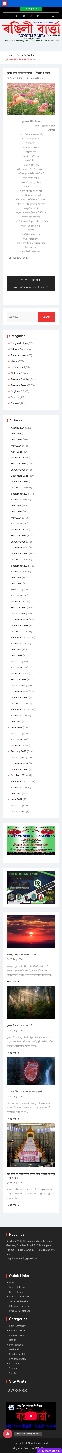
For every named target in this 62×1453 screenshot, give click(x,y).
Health (14, 361)
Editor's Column (19, 349)
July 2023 (16, 649)
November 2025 (19, 481)
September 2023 (20, 637)
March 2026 (17, 457)
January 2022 (18, 757)
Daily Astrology (19, 343)
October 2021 (18, 775)
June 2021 (16, 799)
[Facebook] (9, 16)
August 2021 (18, 787)
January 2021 (18, 811)
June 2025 (16, 511)
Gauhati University (19, 1296)
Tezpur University (18, 1301)
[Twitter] (16, 16)
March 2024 (17, 601)
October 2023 (18, 631)
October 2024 (18, 559)
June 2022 (16, 727)
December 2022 (19, 691)
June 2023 (16, 655)
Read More (13, 981)
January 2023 (18, 685)
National (15, 373)
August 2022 (18, 715)
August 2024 (18, 571)
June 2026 (16, 439)
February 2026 (18, 463)
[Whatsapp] (45, 16)
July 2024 (16, 577)
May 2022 (16, 733)
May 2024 (16, 589)
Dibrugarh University (20, 1306)
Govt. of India (16, 1292)
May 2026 (16, 445)
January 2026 (18, 469)
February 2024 (18, 607)
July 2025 (16, 505)
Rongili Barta (36, 78)
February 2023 (18, 679)
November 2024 (19, 553)
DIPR (12, 1282)
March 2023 (17, 673)
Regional (16, 391)
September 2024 (20, 565)
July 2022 (16, 721)
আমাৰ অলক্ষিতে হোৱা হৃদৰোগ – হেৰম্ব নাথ (25, 1091)
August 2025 (18, 499)
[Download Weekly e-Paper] (7, 1433)
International (18, 367)
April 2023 (16, 667)
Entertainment (18, 355)
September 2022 (20, 709)
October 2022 (18, 703)
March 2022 (17, 745)
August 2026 (18, 427)
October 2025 (18, 487)
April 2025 (16, 523)
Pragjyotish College (19, 1311)
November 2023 (19, 625)
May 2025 (16, 517)
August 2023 (18, 643)
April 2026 (16, 451)
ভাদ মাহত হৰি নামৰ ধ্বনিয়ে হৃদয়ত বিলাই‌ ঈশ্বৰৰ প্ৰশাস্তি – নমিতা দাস (31, 1175)
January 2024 (18, 613)
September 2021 (20, 781)
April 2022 (16, 739)
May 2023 (16, 661)
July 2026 (16, 433)
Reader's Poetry (20, 257)
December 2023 (19, 619)
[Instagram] (31, 16)
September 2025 (20, 493)
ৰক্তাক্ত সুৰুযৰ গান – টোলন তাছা (21, 954)
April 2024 (16, 595)
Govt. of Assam (17, 1287)
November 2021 (19, 769)
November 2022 (19, 697)
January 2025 (18, 541)
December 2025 (19, 475)
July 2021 (16, 793)
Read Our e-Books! (49, 1450)
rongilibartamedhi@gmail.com (22, 1258)
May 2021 (16, 805)
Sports (14, 403)
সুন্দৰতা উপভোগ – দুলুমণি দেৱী (19, 1025)
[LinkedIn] (38, 16)
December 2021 (19, 763)
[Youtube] (24, 16)
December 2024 (19, 547)
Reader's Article (19, 379)
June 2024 (16, 583)
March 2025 (17, 529)
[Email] (53, 16)
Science (15, 397)
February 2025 (18, 535)
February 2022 (18, 751)
